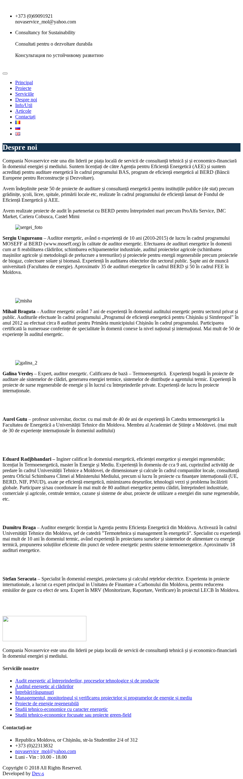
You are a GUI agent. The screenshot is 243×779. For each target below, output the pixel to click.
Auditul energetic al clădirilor (44, 686)
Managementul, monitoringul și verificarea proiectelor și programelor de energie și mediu (103, 697)
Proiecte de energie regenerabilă (47, 703)
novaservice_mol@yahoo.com (45, 751)
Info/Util (23, 105)
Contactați (25, 116)
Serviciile (24, 94)
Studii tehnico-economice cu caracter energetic (61, 709)
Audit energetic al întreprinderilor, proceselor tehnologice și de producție (87, 680)
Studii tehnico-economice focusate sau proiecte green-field (73, 715)
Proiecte (23, 88)
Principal (24, 82)
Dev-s (38, 773)
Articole (23, 111)
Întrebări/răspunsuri (34, 692)
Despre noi (26, 99)
